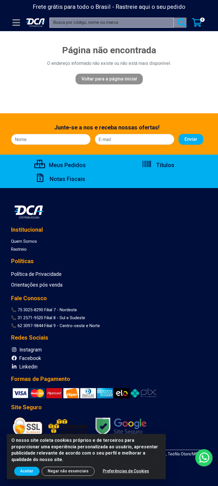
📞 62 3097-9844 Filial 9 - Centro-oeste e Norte (55, 325)
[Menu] (16, 23)
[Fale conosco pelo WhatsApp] (203, 457)
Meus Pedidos (66, 165)
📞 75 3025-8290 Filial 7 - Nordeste (44, 309)
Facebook (29, 358)
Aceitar (26, 471)
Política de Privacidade (36, 274)
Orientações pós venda (36, 285)
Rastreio (19, 249)
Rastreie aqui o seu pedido (150, 6)
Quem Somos (24, 241)
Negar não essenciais (68, 471)
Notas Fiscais (66, 179)
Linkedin (27, 367)
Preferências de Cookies (126, 471)
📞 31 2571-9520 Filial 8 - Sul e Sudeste (48, 317)
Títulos (164, 165)
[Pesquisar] (182, 23)
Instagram (30, 350)
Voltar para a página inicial (109, 79)
